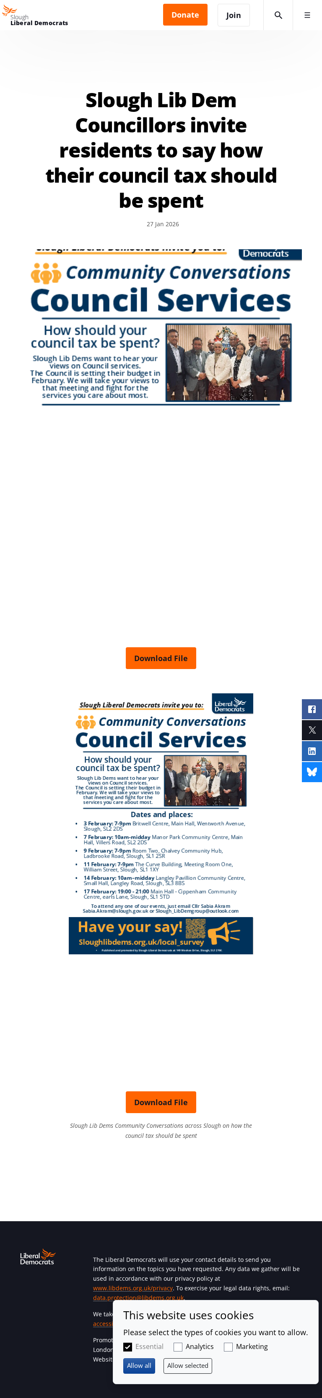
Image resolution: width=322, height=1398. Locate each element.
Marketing (252, 1346)
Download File (161, 658)
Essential (149, 1346)
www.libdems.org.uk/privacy (133, 1288)
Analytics (200, 1346)
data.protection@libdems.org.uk (138, 1298)
